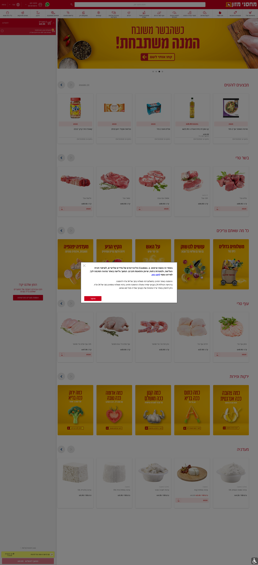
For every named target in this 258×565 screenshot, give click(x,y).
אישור (92, 298)
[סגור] (84, 266)
